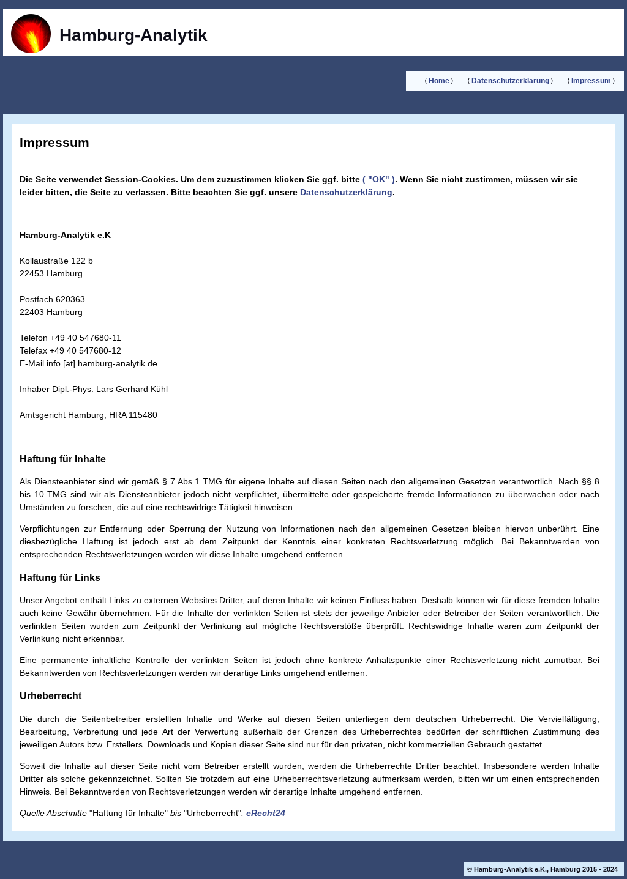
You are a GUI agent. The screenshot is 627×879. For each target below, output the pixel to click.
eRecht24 (265, 813)
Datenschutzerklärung (510, 80)
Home (439, 80)
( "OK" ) (377, 179)
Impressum (591, 80)
